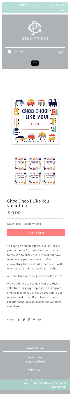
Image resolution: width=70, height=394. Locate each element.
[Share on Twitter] (24, 319)
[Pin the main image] (29, 319)
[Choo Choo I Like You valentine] (35, 120)
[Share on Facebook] (19, 319)
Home (24, 5)
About (38, 5)
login (61, 51)
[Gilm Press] (35, 19)
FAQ (62, 9)
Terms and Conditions (50, 382)
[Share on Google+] (34, 319)
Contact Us (57, 5)
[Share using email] (39, 319)
